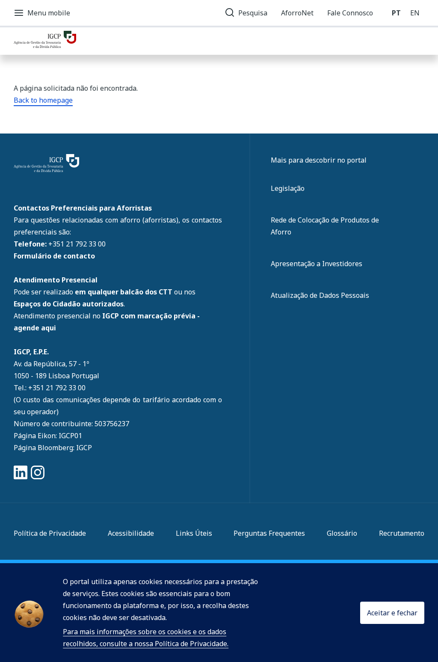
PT (396, 13)
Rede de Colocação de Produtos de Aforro (325, 226)
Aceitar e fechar (392, 612)
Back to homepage (43, 100)
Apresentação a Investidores (316, 263)
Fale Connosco (350, 13)
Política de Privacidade (50, 533)
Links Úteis (194, 533)
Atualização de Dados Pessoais (320, 295)
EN (415, 13)
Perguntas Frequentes (269, 533)
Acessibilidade (131, 533)
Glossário (342, 533)
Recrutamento (401, 533)
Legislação (288, 188)
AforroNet (297, 13)
